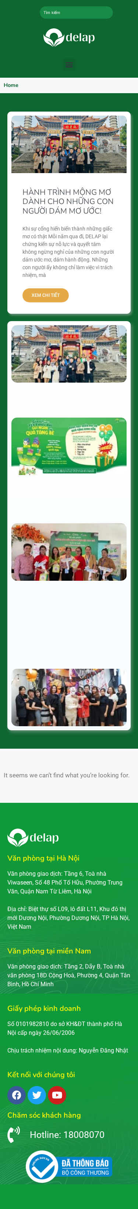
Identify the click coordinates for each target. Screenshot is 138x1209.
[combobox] (76, 12)
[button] (69, 64)
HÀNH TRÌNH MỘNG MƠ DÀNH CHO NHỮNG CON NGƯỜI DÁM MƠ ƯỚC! (68, 201)
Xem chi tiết (46, 295)
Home (11, 85)
